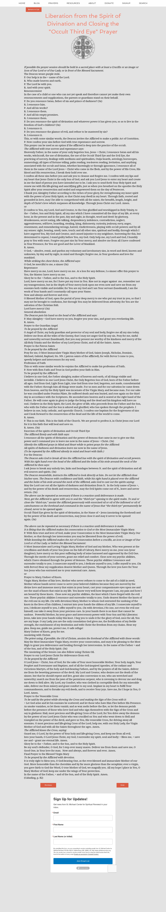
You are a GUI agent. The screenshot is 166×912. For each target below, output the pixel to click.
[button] (53, 3)
